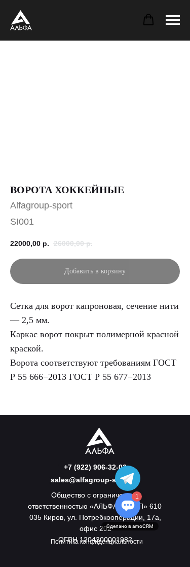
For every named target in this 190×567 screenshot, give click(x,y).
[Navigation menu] (173, 20)
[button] (148, 20)
